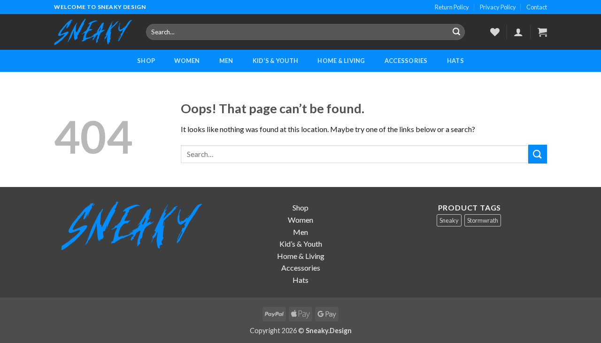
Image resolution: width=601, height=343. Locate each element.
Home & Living (341, 60)
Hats (455, 60)
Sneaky (449, 220)
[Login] (518, 32)
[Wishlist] (495, 32)
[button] (542, 32)
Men (226, 60)
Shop (146, 60)
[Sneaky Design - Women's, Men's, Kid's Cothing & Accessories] (93, 32)
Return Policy (452, 7)
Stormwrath (482, 220)
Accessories (406, 60)
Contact (536, 7)
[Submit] (456, 32)
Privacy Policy (498, 7)
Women (187, 60)
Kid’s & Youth (275, 60)
